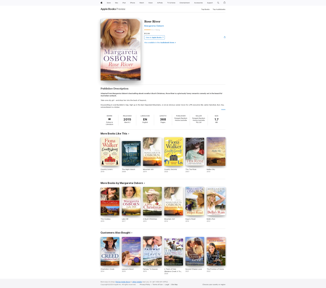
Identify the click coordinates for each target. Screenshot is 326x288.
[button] (218, 3)
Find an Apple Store (123, 282)
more (223, 109)
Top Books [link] (205, 9)
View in (154, 37)
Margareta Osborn (154, 25)
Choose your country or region (213, 284)
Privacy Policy (145, 284)
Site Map (174, 284)
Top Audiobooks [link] (219, 9)
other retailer (137, 282)
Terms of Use (157, 284)
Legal (167, 284)
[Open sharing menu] (225, 37)
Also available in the (159, 43)
